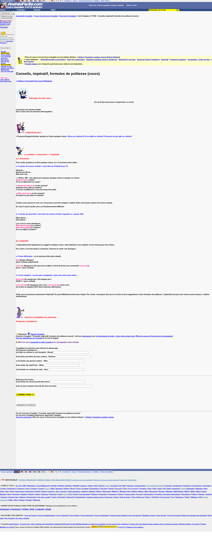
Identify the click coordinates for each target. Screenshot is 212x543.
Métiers (187, 491)
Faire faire (103, 488)
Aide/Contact (5, 53)
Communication (140, 486)
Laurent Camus (14, 524)
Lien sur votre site (7, 71)
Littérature (84, 491)
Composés (168, 486)
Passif (60, 494)
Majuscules (107, 491)
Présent (194, 494)
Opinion (31, 494)
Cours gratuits (7, 472)
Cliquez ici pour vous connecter (7, 17)
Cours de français (30, 515)
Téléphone (194, 497)
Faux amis (118, 488)
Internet (44, 491)
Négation (24, 494)
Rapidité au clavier (148, 515)
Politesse (94, 494)
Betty (124, 486)
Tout (172, 497)
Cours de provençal (174, 515)
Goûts (169, 488)
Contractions (11, 488)
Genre (160, 488)
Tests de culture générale (118, 515)
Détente (37, 10)
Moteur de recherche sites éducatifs (194, 515)
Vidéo (10, 500)
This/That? (155, 497)
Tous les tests (165, 497)
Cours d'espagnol (62, 515)
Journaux (63, 491)
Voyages (29, 500)
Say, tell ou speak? (44, 497)
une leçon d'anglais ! (6, 42)
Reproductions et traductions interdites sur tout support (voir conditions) (104, 524)
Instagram (4, 509)
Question (4, 497)
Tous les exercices (23, 417)
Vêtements (36, 500)
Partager (40, 334)
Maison (99, 491)
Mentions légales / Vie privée (189, 524)
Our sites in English (22, 518)
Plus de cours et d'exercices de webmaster (154, 336)
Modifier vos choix (6, 527)
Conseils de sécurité (71, 524)
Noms (9, 494)
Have (7, 491)
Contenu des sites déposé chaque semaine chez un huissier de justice (154, 524)
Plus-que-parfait (84, 494)
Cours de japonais (135, 515)
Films (125, 488)
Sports (54, 497)
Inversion (51, 491)
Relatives (23, 497)
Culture (66, 472)
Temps (116, 497)
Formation (142, 488)
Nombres (3, 494)
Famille (111, 488)
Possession (112, 494)
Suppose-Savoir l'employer (148, 60)
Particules (52, 494)
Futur (149, 488)
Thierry (147, 497)
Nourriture (16, 494)
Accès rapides (5, 55)
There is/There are (138, 497)
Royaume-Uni (31, 497)
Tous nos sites (106, 472)
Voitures (22, 500)
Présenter (201, 494)
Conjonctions (196, 486)
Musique (162, 491)
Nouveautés (5, 60)
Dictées (66, 488)
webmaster (86, 336)
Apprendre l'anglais (24, 16)
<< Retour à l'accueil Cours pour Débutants (34, 81)
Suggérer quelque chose (95, 57)
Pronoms (139, 494)
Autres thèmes (113, 57)
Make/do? (115, 491)
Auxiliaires (114, 486)
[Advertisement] (114, 34)
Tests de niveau (125, 497)
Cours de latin (161, 515)
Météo (193, 491)
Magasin (92, 491)
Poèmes (120, 494)
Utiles (53, 10)
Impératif (164, 60)
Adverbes (68, 486)
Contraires (20, 488)
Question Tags (13, 497)
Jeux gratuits (4, 79)
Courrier (41, 488)
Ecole (78, 488)
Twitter (25, 509)
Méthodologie (178, 491)
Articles (101, 486)
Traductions (179, 497)
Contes (3, 488)
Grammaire (176, 488)
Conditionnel (177, 486)
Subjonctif (70, 497)
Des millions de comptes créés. (5, 22)
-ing (16, 486)
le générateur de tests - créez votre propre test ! (115, 336)
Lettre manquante (74, 491)
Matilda (134, 491)
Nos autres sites (5, 81)
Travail (187, 497)
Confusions (187, 486)
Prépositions (185, 494)
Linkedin (40, 509)
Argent (90, 486)
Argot (95, 486)
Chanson (130, 486)
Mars (129, 491)
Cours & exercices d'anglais (46, 16)
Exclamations (94, 488)
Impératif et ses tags (127, 60)
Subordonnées (80, 497)
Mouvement (153, 491)
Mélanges (169, 491)
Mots (146, 491)
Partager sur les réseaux (134, 527)
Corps (27, 488)
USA (200, 497)
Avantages (4, 27)
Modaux (141, 491)
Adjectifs (61, 486)
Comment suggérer (178, 60)
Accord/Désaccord (43, 486)
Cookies (203, 524)
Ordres (81, 57)
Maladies (123, 491)
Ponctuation (103, 494)
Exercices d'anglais (68, 16)
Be (120, 486)
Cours (2, 10)
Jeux (74, 472)
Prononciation (148, 494)
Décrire (72, 488)
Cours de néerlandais (101, 515)
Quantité (209, 494)
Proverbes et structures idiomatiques (167, 494)
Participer (21, 10)
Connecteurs (207, 486)
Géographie (190, 488)
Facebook (15, 509)
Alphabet (76, 486)
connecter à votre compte (41, 342)
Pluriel (75, 494)
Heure (12, 491)
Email (48, 509)
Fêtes (154, 488)
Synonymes (109, 497)
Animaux (83, 486)
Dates (52, 488)
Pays (70, 494)
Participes (44, 494)
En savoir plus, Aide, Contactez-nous (33, 524)
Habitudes (199, 488)
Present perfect (130, 494)
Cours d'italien (75, 515)
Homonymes (19, 491)
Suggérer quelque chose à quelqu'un (101, 60)
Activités (54, 486)
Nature (198, 491)
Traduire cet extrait (7, 68)
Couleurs (34, 488)
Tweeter (33, 334)
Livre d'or (4, 58)
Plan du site (5, 61)
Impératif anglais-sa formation (53, 60)
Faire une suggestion (76, 60)
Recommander (6, 65)
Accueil (3, 51)
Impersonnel (29, 491)
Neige (204, 491)
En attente (85, 488)
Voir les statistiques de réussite (29, 338)
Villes (16, 500)
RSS (32, 509)
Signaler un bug (6, 66)
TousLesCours (84, 472)
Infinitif (37, 491)
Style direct (61, 497)
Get (164, 488)
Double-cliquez (31, 64)
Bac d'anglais (9, 518)
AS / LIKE (22, 486)
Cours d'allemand (87, 515)
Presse (3, 63)
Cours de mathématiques (46, 515)
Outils (95, 472)
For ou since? (133, 488)
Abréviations (31, 486)
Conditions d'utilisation (54, 524)
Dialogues (59, 488)
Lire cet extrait (6, 56)
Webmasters (5, 70)
